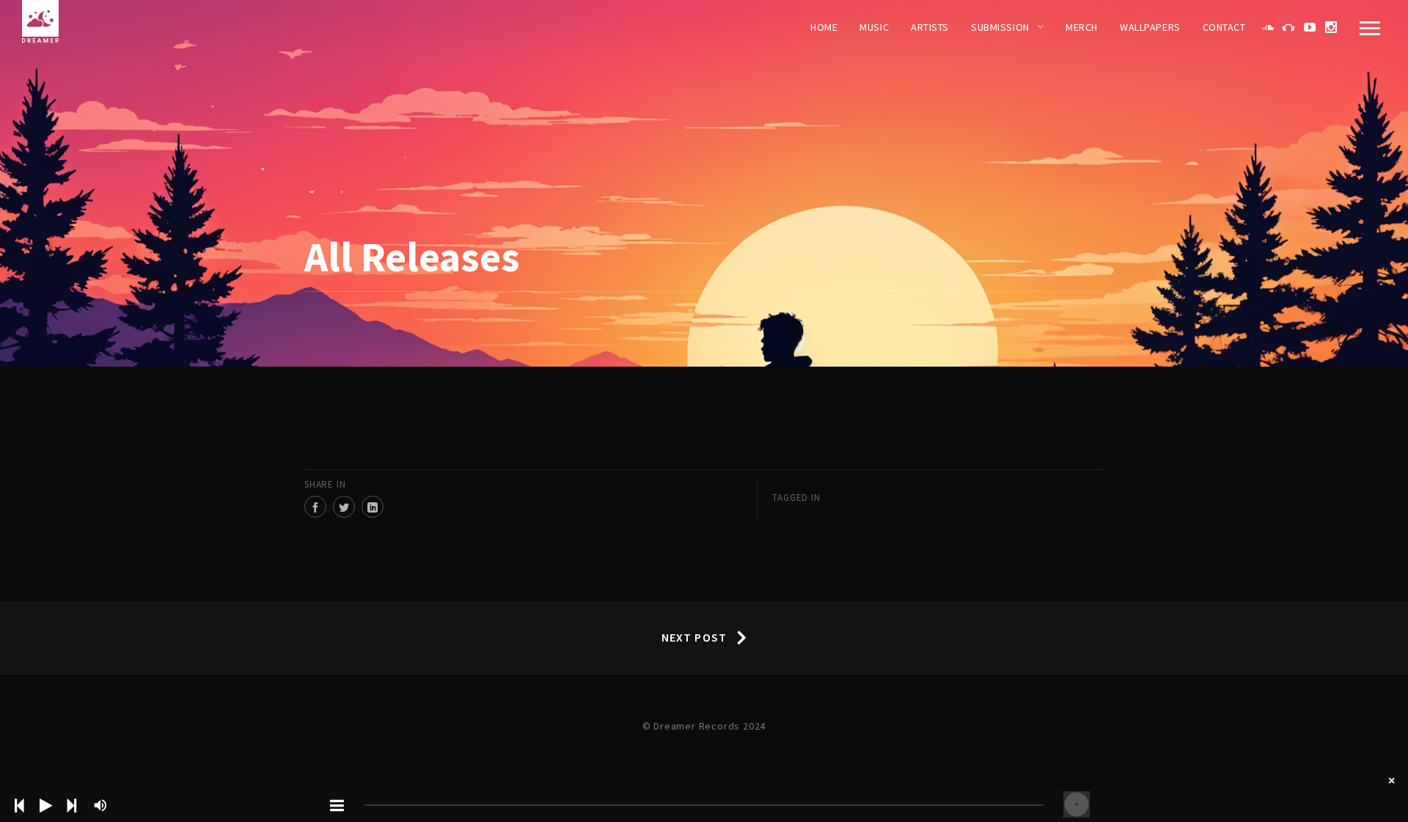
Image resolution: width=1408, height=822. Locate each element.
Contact (1224, 27)
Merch (1082, 27)
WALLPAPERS (1150, 27)
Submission (1000, 27)
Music (874, 27)
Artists (930, 27)
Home (823, 27)
